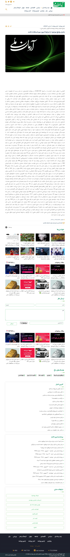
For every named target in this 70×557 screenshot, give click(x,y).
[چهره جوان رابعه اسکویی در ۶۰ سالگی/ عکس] (27, 251)
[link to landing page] (59, 4)
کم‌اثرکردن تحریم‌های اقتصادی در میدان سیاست (51, 411)
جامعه (27, 8)
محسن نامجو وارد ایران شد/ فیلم (55, 15)
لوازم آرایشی (35, 523)
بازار (47, 11)
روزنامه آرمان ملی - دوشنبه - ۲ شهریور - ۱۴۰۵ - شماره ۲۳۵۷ (48, 457)
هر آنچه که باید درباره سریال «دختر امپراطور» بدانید (50, 441)
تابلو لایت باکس (35, 509)
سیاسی (38, 8)
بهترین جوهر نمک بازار (35, 505)
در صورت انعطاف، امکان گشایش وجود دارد (52, 427)
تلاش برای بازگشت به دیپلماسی (55, 392)
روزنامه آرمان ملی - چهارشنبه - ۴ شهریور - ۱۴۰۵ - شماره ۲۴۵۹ (48, 473)
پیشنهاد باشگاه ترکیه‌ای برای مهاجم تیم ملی (59, 258)
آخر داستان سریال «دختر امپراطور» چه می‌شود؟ (52, 448)
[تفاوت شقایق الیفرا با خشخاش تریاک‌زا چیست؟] (27, 237)
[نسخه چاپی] (6, 26)
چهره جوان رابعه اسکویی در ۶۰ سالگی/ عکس (27, 258)
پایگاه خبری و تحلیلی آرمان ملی (41, 554)
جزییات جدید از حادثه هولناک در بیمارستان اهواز (12, 244)
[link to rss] (6, 1)
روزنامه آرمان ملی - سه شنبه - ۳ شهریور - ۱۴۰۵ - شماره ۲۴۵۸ (48, 467)
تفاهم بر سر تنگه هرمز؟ (57, 421)
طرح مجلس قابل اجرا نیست (56, 405)
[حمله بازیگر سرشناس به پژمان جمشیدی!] (43, 251)
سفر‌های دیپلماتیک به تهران (56, 408)
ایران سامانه (7, 555)
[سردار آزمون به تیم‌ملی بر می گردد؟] (12, 251)
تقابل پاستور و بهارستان (57, 424)
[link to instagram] (11, 1)
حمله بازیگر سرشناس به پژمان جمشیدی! (43, 258)
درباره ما (32, 546)
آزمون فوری (35, 514)
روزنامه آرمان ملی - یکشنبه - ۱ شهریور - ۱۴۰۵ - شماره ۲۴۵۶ (48, 451)
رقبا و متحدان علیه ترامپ (56, 417)
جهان (23, 8)
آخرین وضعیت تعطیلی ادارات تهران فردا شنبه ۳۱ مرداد (50, 460)
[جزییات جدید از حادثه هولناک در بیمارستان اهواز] (12, 237)
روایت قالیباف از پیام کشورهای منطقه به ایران (52, 483)
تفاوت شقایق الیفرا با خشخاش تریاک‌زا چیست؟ (27, 244)
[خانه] (51, 8)
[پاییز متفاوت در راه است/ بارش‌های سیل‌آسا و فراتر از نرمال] (58, 237)
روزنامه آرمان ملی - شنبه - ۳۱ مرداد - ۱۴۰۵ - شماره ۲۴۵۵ (49, 454)
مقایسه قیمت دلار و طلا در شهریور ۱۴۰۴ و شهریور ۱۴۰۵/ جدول (47, 476)
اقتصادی (32, 8)
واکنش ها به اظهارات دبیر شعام (55, 430)
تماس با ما (37, 546)
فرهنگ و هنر (17, 8)
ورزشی (50, 11)
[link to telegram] (13, 1)
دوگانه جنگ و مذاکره (58, 401)
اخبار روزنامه (27, 11)
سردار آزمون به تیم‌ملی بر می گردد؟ (12, 258)
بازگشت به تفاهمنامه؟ (57, 398)
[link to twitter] (8, 1)
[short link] (11, 26)
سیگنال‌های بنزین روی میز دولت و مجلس (53, 395)
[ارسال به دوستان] (8, 26)
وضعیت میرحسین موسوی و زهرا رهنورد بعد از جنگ (50, 479)
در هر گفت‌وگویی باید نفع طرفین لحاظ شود (52, 414)
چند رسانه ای (58, 537)
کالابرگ (35, 527)
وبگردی (42, 11)
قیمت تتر (35, 518)
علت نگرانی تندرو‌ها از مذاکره (56, 389)
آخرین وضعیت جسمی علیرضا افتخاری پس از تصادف (50, 470)
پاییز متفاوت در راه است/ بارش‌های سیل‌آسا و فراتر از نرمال (58, 244)
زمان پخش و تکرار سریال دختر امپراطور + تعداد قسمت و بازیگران (47, 444)
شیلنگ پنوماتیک (35, 495)
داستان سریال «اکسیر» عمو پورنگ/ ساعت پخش (51, 464)
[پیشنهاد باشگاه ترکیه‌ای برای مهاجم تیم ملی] (58, 251)
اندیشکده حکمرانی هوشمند (35, 500)
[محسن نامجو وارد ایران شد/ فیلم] (43, 237)
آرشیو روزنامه (35, 11)
